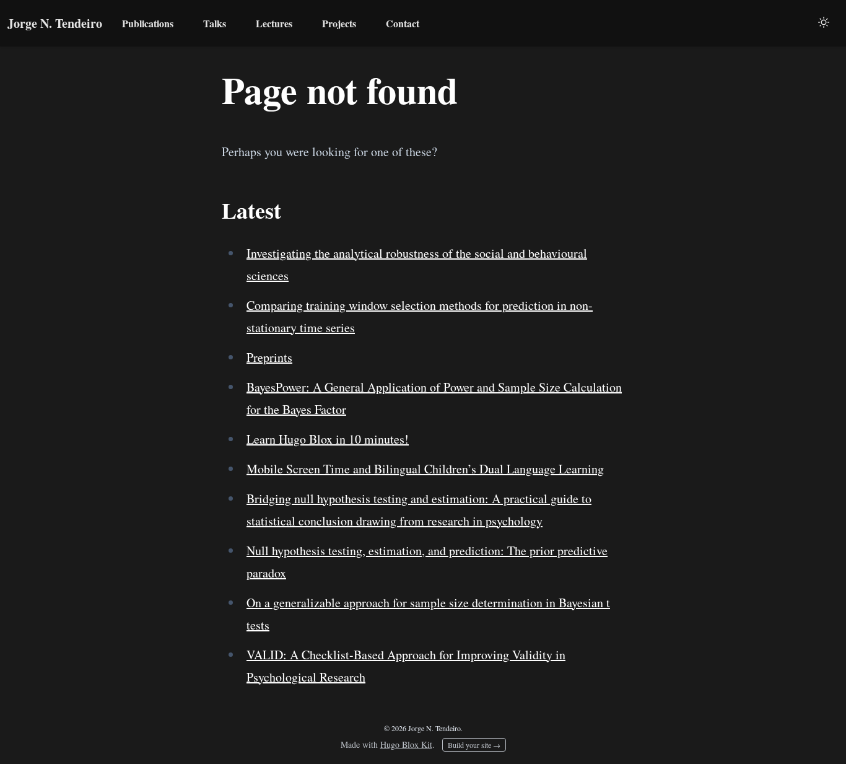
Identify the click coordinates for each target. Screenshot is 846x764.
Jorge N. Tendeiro (54, 23)
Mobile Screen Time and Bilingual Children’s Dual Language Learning (425, 468)
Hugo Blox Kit (406, 744)
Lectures (274, 23)
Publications (147, 23)
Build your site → (474, 745)
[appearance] (823, 22)
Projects (339, 23)
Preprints (269, 357)
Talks (214, 23)
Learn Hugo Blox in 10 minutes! (327, 439)
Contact (402, 23)
